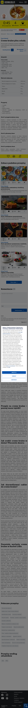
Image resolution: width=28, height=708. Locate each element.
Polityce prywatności (10, 365)
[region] (14, 354)
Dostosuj (14, 379)
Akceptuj (14, 372)
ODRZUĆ (14, 376)
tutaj (9, 367)
